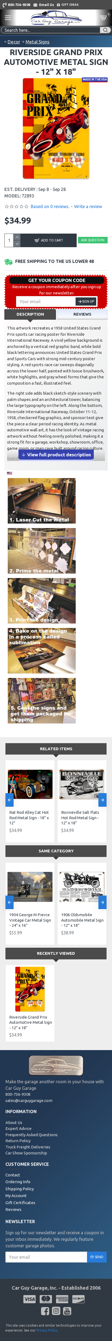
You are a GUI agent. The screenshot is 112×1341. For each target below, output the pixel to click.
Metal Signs (37, 41)
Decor (14, 41)
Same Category (56, 851)
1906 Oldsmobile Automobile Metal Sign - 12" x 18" (82, 920)
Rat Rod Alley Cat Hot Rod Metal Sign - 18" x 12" (29, 817)
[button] (9, 800)
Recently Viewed (56, 953)
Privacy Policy (46, 1330)
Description (30, 314)
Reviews (82, 314)
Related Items (56, 748)
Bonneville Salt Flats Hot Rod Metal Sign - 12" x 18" (80, 817)
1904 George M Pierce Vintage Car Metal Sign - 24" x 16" (30, 920)
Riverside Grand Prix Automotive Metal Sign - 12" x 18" (30, 1022)
